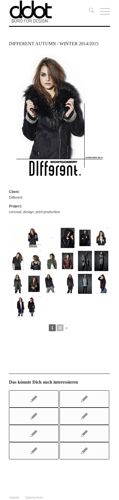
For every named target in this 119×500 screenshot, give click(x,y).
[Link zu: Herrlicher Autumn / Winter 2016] (34, 399)
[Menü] (102, 11)
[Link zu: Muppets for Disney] (34, 433)
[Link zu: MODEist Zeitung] (84, 450)
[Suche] (88, 11)
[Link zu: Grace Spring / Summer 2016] (84, 416)
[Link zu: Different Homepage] (34, 450)
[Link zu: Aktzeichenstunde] (84, 433)
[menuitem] (88, 11)
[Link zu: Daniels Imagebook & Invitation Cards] (84, 399)
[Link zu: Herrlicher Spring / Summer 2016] (34, 416)
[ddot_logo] (49, 11)
